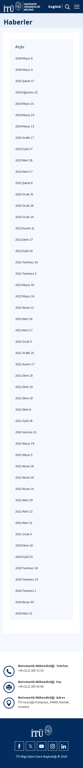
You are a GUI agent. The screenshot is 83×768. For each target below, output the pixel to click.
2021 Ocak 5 (23, 534)
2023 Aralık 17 (24, 137)
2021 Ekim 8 (23, 409)
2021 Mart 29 (24, 500)
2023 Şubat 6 (24, 183)
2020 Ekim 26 (24, 545)
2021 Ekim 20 (24, 387)
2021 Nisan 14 (24, 489)
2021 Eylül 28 (24, 421)
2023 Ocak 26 (24, 205)
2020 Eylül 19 (24, 557)
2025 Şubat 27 (24, 81)
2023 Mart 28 (24, 160)
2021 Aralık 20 (24, 353)
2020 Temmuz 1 (25, 591)
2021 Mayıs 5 (24, 455)
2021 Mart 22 (24, 511)
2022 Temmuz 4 (25, 273)
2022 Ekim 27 (24, 239)
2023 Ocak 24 (24, 217)
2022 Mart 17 (24, 330)
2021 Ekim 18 (24, 398)
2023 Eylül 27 (24, 149)
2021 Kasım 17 (25, 364)
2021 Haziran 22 (25, 432)
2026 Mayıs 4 (24, 70)
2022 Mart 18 (24, 319)
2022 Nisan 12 (24, 307)
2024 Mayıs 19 (24, 115)
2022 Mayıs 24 (24, 296)
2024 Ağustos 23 (26, 92)
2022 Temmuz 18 (26, 262)
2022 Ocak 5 (23, 341)
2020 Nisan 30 (24, 602)
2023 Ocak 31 (24, 194)
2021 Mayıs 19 (24, 443)
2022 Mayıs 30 (24, 285)
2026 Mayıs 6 (24, 58)
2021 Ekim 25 (24, 375)
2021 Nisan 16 (24, 477)
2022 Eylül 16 (24, 251)
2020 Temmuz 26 (26, 568)
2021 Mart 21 (24, 523)
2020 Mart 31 (24, 613)
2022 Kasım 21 (25, 228)
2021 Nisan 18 (24, 466)
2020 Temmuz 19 (26, 579)
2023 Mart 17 (24, 171)
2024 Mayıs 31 (24, 103)
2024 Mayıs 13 (24, 126)
